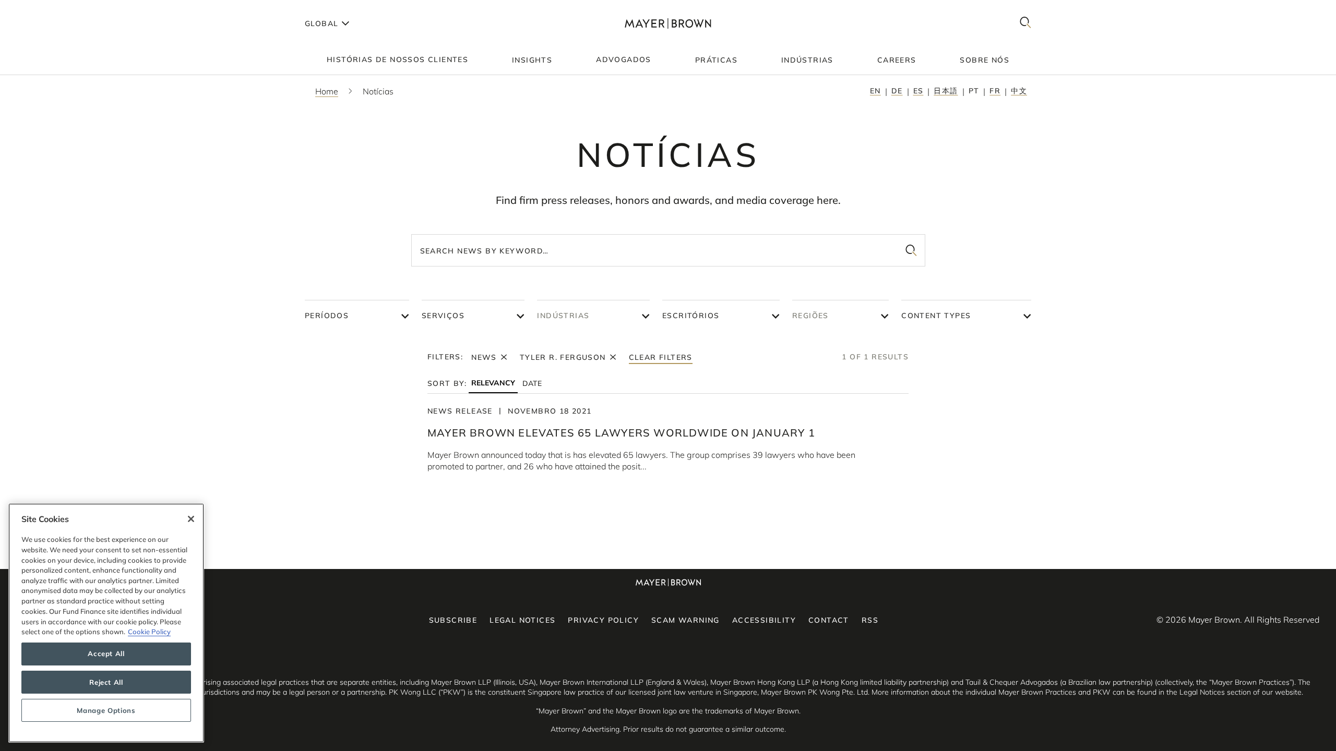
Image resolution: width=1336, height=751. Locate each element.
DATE (532, 383)
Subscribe (453, 620)
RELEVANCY (493, 383)
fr (994, 90)
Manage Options (106, 710)
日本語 (946, 90)
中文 (1019, 90)
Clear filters (661, 357)
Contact (828, 620)
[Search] (1025, 23)
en (875, 90)
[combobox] (668, 250)
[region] (106, 623)
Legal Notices (522, 620)
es (918, 90)
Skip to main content (51, 8)
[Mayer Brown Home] (668, 23)
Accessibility (764, 620)
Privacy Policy (603, 620)
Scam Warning (685, 620)
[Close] (191, 518)
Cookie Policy (149, 631)
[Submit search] (911, 250)
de (897, 90)
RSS (870, 620)
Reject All (106, 682)
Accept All (106, 654)
